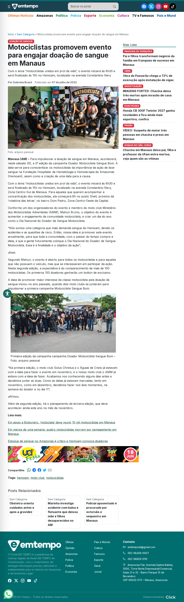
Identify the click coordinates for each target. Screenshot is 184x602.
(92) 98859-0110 (137, 558)
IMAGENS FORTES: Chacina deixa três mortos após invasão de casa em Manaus (147, 95)
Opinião (70, 547)
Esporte (90, 15)
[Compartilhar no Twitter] (44, 470)
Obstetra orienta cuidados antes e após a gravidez (22, 507)
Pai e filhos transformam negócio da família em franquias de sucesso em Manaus (148, 60)
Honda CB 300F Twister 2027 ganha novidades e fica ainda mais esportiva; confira (149, 115)
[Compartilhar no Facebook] (39, 470)
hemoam (23, 478)
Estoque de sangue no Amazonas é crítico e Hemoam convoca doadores (58, 441)
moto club (37, 478)
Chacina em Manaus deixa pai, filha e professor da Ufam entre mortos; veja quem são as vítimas (149, 154)
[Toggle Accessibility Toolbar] (7, 293)
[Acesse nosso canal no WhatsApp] (8, 593)
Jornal (98, 571)
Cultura (123, 15)
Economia (106, 15)
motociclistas (55, 478)
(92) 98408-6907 (138, 553)
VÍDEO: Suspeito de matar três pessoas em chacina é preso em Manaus (146, 135)
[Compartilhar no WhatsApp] (29, 470)
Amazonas (44, 15)
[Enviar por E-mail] (50, 470)
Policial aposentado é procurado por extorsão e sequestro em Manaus (101, 511)
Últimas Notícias (21, 15)
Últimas (69, 542)
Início (11, 34)
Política (62, 15)
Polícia (76, 15)
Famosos (99, 553)
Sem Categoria (25, 34)
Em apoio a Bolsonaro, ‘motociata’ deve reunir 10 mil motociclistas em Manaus (61, 422)
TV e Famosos (143, 15)
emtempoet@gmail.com (141, 547)
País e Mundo (167, 15)
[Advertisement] (92, 25)
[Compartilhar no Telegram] (34, 470)
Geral (97, 565)
